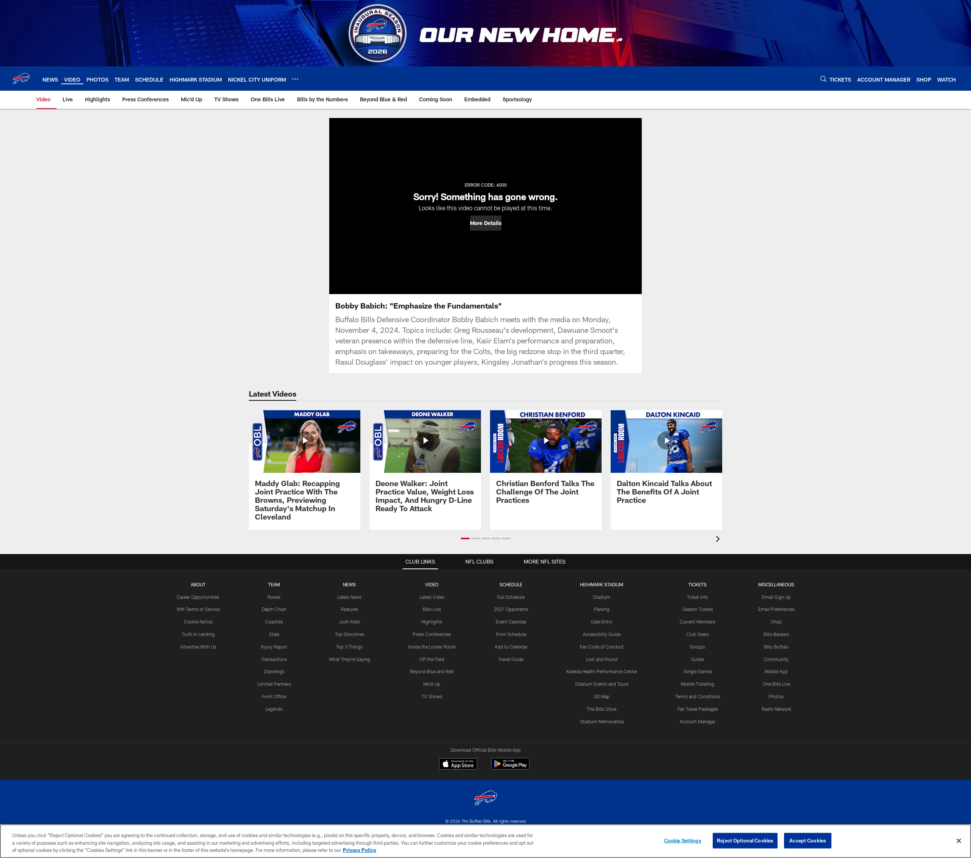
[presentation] (719, 540)
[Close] (959, 840)
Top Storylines (349, 634)
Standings (274, 671)
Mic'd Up (431, 683)
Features (349, 609)
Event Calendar (511, 621)
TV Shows (431, 696)
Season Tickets (697, 609)
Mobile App (776, 671)
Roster (274, 597)
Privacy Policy (359, 850)
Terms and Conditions (697, 696)
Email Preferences (776, 609)
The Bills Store (601, 709)
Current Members (697, 621)
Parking (602, 609)
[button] (485, 223)
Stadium (601, 597)
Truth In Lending (198, 634)
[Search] (823, 79)
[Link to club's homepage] (21, 78)
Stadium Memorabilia (602, 721)
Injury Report (274, 646)
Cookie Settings (682, 840)
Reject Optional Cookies (745, 840)
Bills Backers (776, 634)
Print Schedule (511, 634)
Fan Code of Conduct (602, 646)
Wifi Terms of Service (198, 609)
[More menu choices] (295, 79)
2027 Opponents (511, 609)
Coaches (274, 621)
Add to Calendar (511, 646)
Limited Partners (274, 683)
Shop (776, 621)
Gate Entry (601, 621)
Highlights (431, 621)
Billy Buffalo (776, 646)
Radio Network (776, 709)
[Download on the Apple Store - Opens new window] (458, 764)
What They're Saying (349, 659)
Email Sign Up (776, 597)
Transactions (274, 659)
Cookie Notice (198, 621)
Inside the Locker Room (432, 646)
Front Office (274, 696)
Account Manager (697, 721)
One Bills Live (776, 683)
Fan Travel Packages (697, 709)
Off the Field (432, 659)
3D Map (602, 696)
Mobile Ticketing (697, 683)
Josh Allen (349, 621)
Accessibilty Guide (602, 634)
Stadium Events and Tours (601, 683)
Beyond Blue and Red (432, 671)
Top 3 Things (349, 646)
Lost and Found (601, 659)
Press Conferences (432, 634)
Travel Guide (510, 659)
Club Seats (698, 634)
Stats (274, 634)
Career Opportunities (198, 597)
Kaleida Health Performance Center (601, 671)
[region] (485, 841)
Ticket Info (697, 597)
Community (776, 659)
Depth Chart (274, 609)
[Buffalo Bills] (485, 799)
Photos (776, 696)
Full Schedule (511, 597)
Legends (274, 709)
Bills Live (432, 609)
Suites (697, 659)
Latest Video (432, 597)
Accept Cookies (807, 840)
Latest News (349, 597)
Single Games (697, 671)
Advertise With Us (198, 646)
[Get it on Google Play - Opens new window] (510, 767)
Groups (697, 646)
